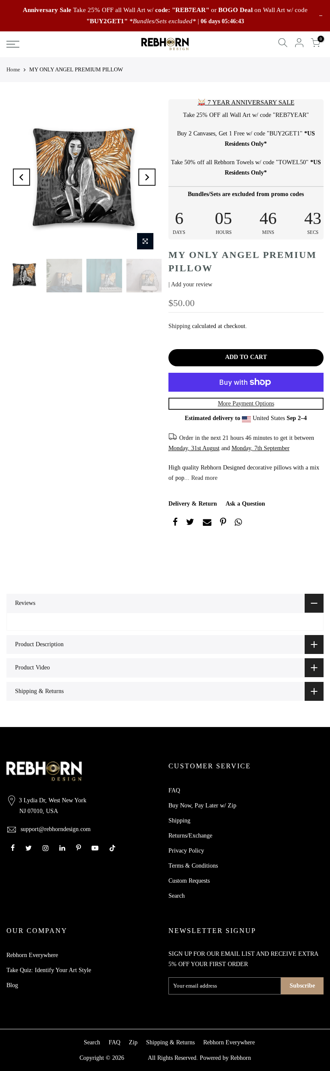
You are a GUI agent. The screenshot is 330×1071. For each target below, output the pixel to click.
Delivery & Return (192, 503)
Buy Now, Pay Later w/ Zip (202, 805)
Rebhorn (240, 1058)
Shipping (179, 326)
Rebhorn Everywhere (32, 955)
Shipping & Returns (170, 1042)
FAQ (174, 790)
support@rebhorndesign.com (56, 829)
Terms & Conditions (193, 865)
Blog (12, 985)
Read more (203, 478)
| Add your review (190, 284)
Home (13, 69)
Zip (133, 1042)
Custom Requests (189, 881)
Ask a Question (245, 503)
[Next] (147, 177)
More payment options (246, 403)
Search (176, 896)
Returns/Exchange (190, 835)
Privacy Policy (186, 850)
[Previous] (21, 177)
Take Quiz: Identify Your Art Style (48, 970)
